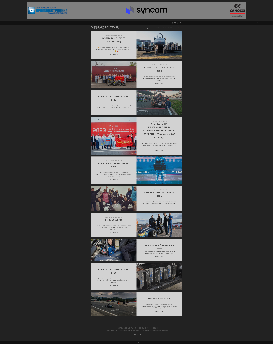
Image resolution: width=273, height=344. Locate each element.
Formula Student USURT (104, 27)
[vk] (180, 23)
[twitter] (172, 23)
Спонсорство (172, 27)
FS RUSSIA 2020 (113, 220)
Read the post (113, 54)
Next (139, 319)
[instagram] (177, 23)
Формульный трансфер (159, 245)
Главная (158, 27)
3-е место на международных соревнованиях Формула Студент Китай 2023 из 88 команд (159, 131)
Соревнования (117, 35)
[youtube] (175, 23)
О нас (164, 27)
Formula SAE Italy (159, 298)
